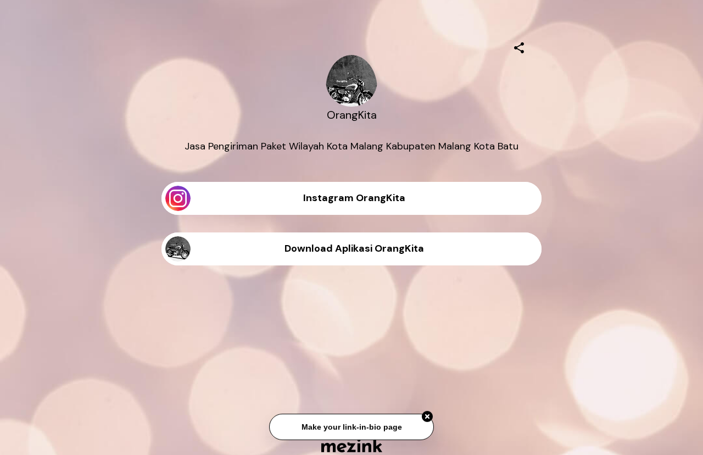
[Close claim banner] (427, 415)
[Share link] (519, 46)
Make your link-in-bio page (351, 425)
